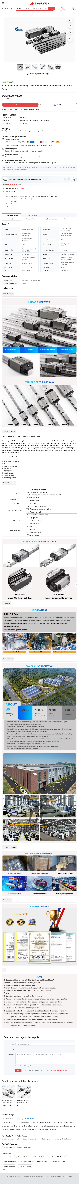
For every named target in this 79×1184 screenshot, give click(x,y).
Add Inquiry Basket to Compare (39, 74)
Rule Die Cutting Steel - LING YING (49, 1122)
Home (3, 14)
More (3, 1170)
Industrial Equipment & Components (16, 14)
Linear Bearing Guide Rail (58, 1161)
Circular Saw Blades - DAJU (48, 1129)
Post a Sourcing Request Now (57, 1070)
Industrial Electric (8, 1157)
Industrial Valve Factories (58, 1157)
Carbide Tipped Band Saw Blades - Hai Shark (34, 1126)
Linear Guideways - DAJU (28, 1129)
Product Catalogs (29, 1118)
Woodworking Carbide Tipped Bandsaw (49, 1126)
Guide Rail (30, 14)
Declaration (59, 1176)
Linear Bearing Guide (9, 1161)
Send (18, 1070)
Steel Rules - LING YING (9, 1122)
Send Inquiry (20, 105)
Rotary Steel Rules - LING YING (30, 1122)
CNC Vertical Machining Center (11, 1129)
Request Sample (34, 109)
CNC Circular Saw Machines (66, 1126)
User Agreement (50, 1176)
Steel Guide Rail (40, 14)
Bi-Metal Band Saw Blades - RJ (11, 1126)
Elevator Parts (7, 1148)
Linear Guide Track (25, 1161)
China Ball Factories (24, 1157)
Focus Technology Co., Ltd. (27, 1176)
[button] (70, 219)
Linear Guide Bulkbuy (25, 1166)
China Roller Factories (40, 1157)
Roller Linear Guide (9, 1166)
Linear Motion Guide (41, 1161)
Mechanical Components (23, 1148)
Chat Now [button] (60, 105)
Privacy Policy (68, 1176)
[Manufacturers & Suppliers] (39, 3)
